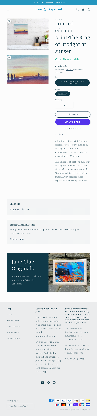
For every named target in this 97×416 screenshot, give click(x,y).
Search (10, 315)
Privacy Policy (13, 332)
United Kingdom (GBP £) (19, 406)
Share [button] (60, 134)
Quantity (58, 100)
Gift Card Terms (13, 326)
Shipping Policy (18, 209)
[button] (8, 9)
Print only (62, 94)
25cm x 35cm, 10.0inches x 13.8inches (72, 83)
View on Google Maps (75, 358)
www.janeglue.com (71, 409)
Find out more (17, 239)
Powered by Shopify (83, 409)
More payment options (72, 128)
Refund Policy (13, 320)
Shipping (69, 69)
